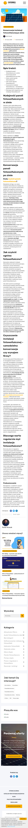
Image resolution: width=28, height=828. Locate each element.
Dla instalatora (8, 685)
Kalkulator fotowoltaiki (12, 646)
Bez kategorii (8, 638)
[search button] (22, 615)
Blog (14, 796)
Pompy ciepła (8, 658)
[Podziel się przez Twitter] (14, 511)
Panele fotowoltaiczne (12, 655)
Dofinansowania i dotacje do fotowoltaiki (14, 642)
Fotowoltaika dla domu (9, 688)
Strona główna (14, 790)
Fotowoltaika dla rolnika (10, 694)
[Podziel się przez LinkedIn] (17, 511)
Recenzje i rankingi (10, 666)
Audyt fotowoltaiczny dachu (14, 635)
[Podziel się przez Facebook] (11, 511)
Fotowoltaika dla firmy (9, 691)
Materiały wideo (9, 649)
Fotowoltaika (15, 685)
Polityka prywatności (14, 799)
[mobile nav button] (24, 3)
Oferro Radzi (8, 652)
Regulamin (14, 802)
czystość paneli (8, 62)
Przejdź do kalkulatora (14, 756)
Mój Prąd (18, 694)
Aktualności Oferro (10, 632)
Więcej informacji (11, 826)
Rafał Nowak (7, 527)
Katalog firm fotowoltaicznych (14, 793)
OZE (10, 698)
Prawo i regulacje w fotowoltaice (11, 662)
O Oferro (6, 698)
